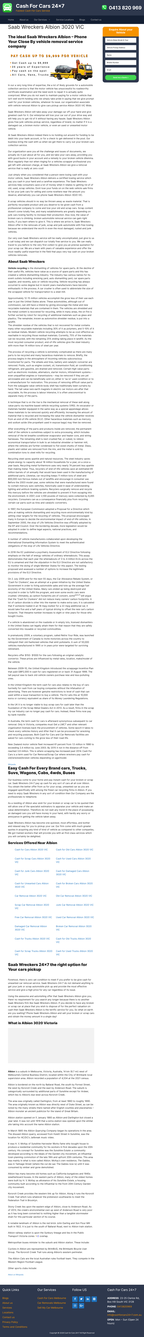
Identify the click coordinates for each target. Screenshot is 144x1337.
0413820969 (124, 1306)
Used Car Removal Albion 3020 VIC (75, 917)
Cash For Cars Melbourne (51, 1298)
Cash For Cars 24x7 (40, 6)
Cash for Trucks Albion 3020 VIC (32, 938)
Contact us (96, 19)
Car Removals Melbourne (51, 1302)
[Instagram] (75, 1306)
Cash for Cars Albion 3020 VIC (31, 849)
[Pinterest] (94, 1299)
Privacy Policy (10, 1322)
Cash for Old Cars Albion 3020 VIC (74, 849)
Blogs (82, 19)
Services (7, 1307)
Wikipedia (12, 764)
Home (11, 19)
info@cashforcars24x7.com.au (124, 1314)
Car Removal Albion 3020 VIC (31, 895)
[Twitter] (81, 1299)
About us (24, 19)
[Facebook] (75, 1299)
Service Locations (65, 19)
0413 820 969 (125, 8)
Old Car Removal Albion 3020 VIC (74, 895)
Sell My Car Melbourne (50, 1307)
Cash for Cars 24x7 (72, 1333)
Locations (7, 1312)
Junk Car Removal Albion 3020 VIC (75, 904)
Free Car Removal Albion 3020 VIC (33, 917)
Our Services (40, 19)
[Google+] (81, 1306)
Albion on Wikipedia (15, 1275)
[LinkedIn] (88, 1299)
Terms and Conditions (14, 1326)
